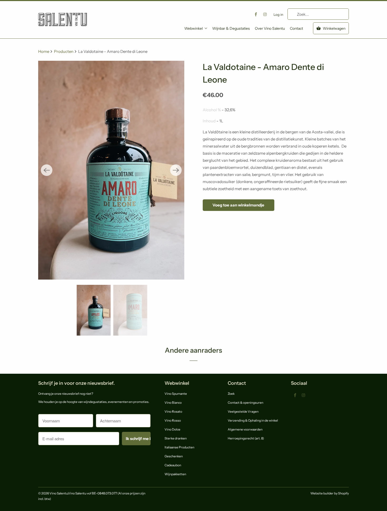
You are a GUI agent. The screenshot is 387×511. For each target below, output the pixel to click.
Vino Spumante (176, 394)
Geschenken (174, 456)
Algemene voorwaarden (245, 429)
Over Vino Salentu (270, 28)
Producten (64, 51)
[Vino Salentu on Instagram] (265, 14)
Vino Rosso (173, 420)
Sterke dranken (176, 438)
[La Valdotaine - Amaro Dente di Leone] (111, 170)
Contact (296, 28)
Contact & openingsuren (245, 402)
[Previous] (46, 170)
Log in (278, 14)
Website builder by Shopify (329, 493)
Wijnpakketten (175, 474)
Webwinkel (193, 28)
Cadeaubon (173, 465)
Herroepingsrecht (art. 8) (246, 438)
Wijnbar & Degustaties (231, 28)
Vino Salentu (58, 493)
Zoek (231, 394)
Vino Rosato (173, 411)
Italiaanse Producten (179, 447)
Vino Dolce (172, 429)
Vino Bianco (173, 402)
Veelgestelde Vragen (243, 411)
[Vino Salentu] (62, 15)
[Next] (176, 170)
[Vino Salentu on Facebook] (256, 14)
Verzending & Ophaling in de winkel (253, 420)
